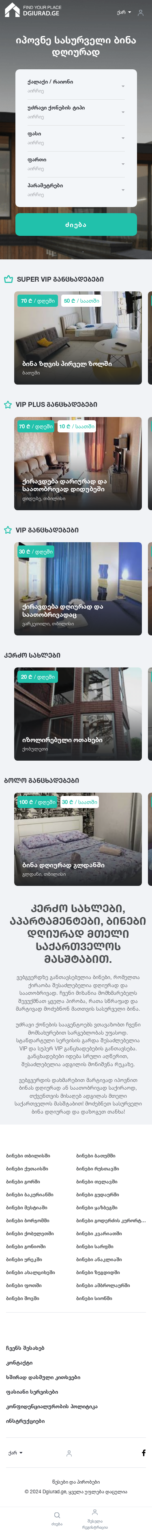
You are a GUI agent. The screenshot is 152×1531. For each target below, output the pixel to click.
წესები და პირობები (76, 1482)
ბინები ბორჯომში (27, 1220)
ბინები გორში (23, 1181)
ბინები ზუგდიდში (98, 1272)
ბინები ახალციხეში (30, 1272)
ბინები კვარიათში (99, 1233)
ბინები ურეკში (24, 1259)
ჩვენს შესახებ (25, 1348)
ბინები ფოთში (24, 1285)
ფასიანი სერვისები (32, 1391)
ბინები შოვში (22, 1298)
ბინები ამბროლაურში (103, 1285)
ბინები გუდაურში (97, 1194)
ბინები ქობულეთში (30, 1233)
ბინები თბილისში (28, 1156)
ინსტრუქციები (25, 1421)
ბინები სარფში (94, 1246)
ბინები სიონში (94, 1298)
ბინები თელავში (97, 1181)
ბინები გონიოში (26, 1246)
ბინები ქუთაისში (27, 1168)
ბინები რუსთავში (97, 1168)
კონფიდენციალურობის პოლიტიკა (52, 1406)
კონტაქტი (19, 1362)
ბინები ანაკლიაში (99, 1259)
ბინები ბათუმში (96, 1156)
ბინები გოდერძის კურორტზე (111, 1220)
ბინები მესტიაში (26, 1207)
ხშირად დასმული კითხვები (43, 1377)
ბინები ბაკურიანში (30, 1194)
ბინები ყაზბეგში (97, 1207)
